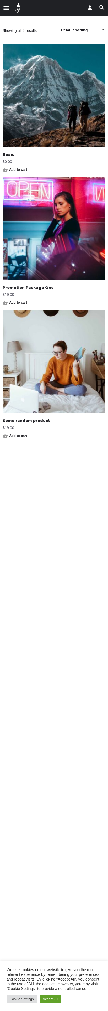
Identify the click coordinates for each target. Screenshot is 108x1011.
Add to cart (18, 170)
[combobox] (83, 30)
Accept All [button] (50, 999)
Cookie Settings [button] (22, 999)
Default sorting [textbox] (74, 30)
